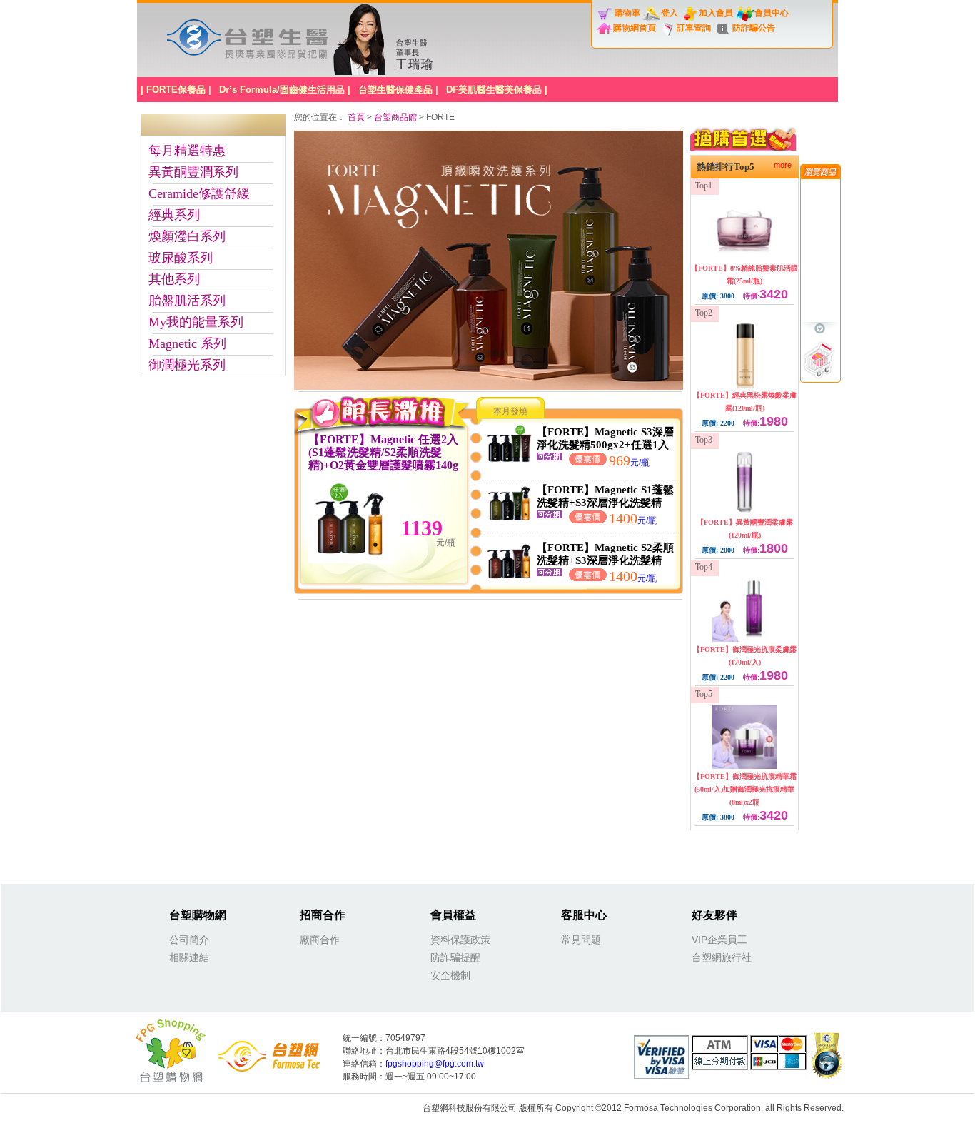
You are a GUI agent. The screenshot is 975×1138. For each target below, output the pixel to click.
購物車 (627, 13)
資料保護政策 (460, 939)
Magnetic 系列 (187, 343)
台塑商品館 (395, 117)
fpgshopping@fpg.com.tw (434, 1064)
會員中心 (771, 13)
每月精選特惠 (187, 150)
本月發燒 (510, 411)
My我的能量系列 (195, 322)
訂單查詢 (694, 28)
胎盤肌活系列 (187, 300)
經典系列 (174, 215)
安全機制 (450, 975)
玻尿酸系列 (180, 258)
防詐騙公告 (753, 28)
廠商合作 (320, 939)
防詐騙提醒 (455, 957)
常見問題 (581, 939)
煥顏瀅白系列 (187, 236)
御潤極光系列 (187, 365)
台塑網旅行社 (722, 957)
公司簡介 (189, 939)
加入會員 (716, 13)
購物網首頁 (634, 28)
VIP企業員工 (719, 939)
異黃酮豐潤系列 (193, 172)
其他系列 (174, 279)
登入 (669, 13)
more (783, 165)
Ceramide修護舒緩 (199, 193)
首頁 (357, 117)
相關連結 (189, 957)
